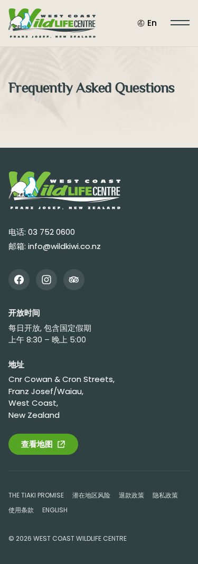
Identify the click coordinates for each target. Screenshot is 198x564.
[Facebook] (19, 279)
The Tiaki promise (36, 495)
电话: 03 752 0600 (41, 231)
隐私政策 (165, 495)
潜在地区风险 (91, 495)
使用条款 (21, 509)
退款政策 (131, 495)
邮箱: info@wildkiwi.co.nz (54, 246)
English (55, 509)
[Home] (64, 190)
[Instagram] (46, 279)
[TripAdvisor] (73, 279)
